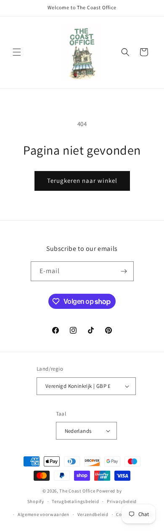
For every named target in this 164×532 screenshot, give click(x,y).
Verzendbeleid (92, 514)
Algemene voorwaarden (43, 514)
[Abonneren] (124, 271)
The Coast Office (77, 491)
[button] (17, 52)
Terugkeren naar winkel (82, 180)
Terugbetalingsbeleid (75, 501)
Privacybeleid (122, 501)
